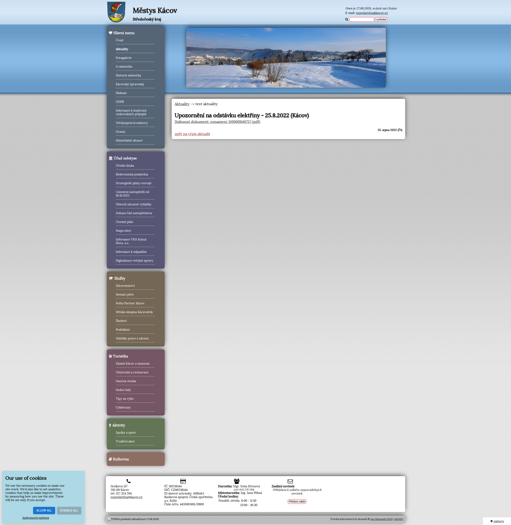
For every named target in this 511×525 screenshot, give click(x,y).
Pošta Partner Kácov (130, 303)
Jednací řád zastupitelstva (134, 213)
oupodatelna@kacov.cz (372, 13)
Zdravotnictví (125, 286)
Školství (121, 321)
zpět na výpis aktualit (192, 134)
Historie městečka (128, 75)
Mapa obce (123, 230)
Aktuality (122, 49)
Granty (121, 131)
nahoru (498, 521)
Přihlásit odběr (297, 501)
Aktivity (118, 425)
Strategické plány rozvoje (134, 183)
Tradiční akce (125, 441)
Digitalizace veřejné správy (134, 260)
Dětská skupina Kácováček (134, 312)
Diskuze (121, 93)
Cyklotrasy (123, 407)
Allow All (44, 510)
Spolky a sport (126, 432)
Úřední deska (125, 165)
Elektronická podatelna (132, 174)
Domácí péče (125, 294)
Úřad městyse (125, 158)
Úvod (119, 40)
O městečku (124, 66)
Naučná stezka (126, 381)
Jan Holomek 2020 (381, 519)
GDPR (120, 102)
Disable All (69, 510)
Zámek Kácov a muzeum (133, 363)
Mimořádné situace (129, 140)
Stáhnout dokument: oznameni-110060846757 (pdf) (217, 122)
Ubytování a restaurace (132, 372)
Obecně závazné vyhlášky (134, 204)
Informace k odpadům (131, 252)
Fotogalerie (124, 58)
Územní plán (124, 222)
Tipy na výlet (125, 398)
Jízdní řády (123, 390)
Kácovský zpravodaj (130, 84)
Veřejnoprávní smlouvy (132, 123)
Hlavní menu (123, 33)
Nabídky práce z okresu (132, 338)
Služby (119, 278)
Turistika (120, 356)
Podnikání (123, 329)
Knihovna (120, 459)
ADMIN (398, 519)
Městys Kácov (155, 10)
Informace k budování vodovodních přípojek (131, 112)
